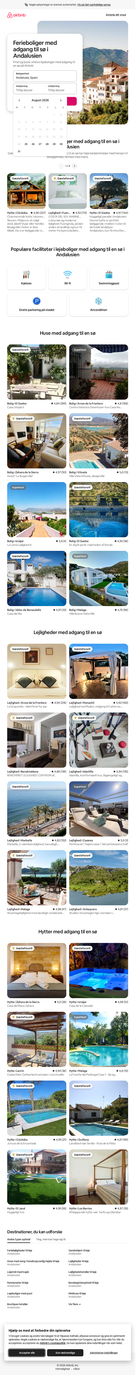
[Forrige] (61, 166)
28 (47, 144)
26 (33, 144)
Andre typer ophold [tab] (18, 1239)
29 (54, 144)
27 (40, 144)
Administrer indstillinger (104, 1352)
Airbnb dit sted (116, 15)
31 (19, 151)
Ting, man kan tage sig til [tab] (50, 1239)
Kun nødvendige (65, 1352)
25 (26, 144)
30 (61, 144)
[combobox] (45, 77)
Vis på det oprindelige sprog (94, 4)
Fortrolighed (63, 1369)
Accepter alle (27, 1352)
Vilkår (76, 1369)
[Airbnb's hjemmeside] (16, 15)
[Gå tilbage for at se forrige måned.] (19, 100)
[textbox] (29, 90)
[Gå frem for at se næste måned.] (61, 100)
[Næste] (74, 166)
